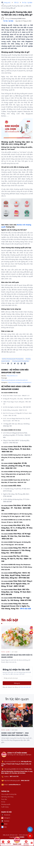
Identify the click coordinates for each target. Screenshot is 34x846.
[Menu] (31, 843)
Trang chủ (7, 2)
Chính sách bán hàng (25, 835)
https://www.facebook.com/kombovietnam (14, 380)
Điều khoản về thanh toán (10, 835)
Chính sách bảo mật (25, 687)
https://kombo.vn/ (12, 375)
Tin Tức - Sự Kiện (27, 2)
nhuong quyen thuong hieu (20, 361)
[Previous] (1, 724)
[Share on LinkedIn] (24, 363)
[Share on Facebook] (11, 363)
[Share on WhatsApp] (8, 363)
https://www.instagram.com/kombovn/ (19, 382)
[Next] (32, 724)
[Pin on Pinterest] (21, 363)
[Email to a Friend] (18, 363)
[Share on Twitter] (14, 363)
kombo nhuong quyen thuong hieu (12, 358)
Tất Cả (16, 2)
